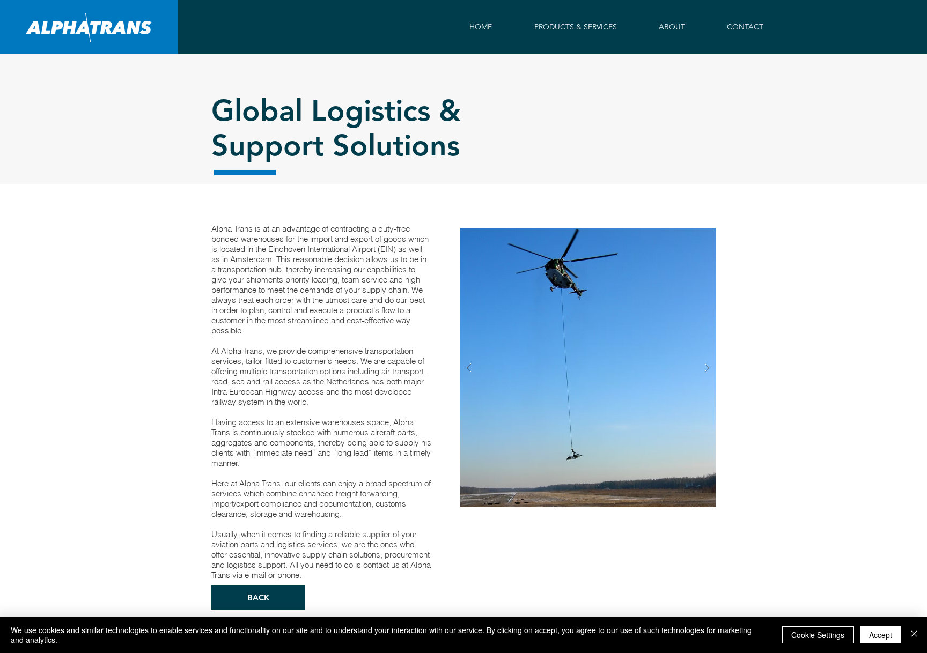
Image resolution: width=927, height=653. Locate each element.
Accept (880, 634)
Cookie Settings (817, 634)
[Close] (914, 634)
